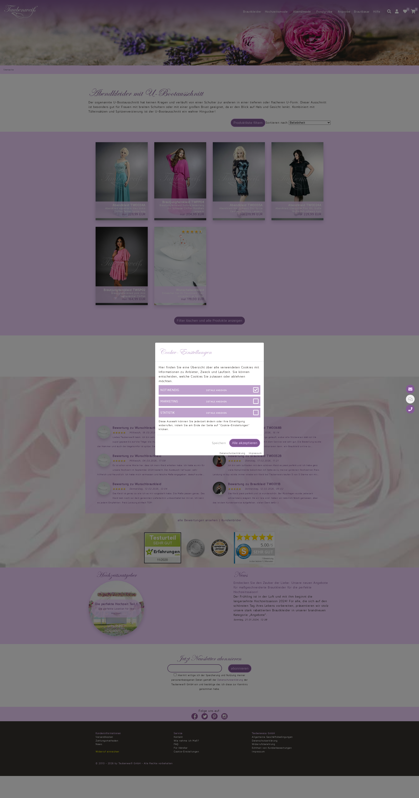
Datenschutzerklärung (232, 453)
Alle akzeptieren (244, 443)
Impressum (255, 453)
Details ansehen (216, 390)
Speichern (219, 443)
